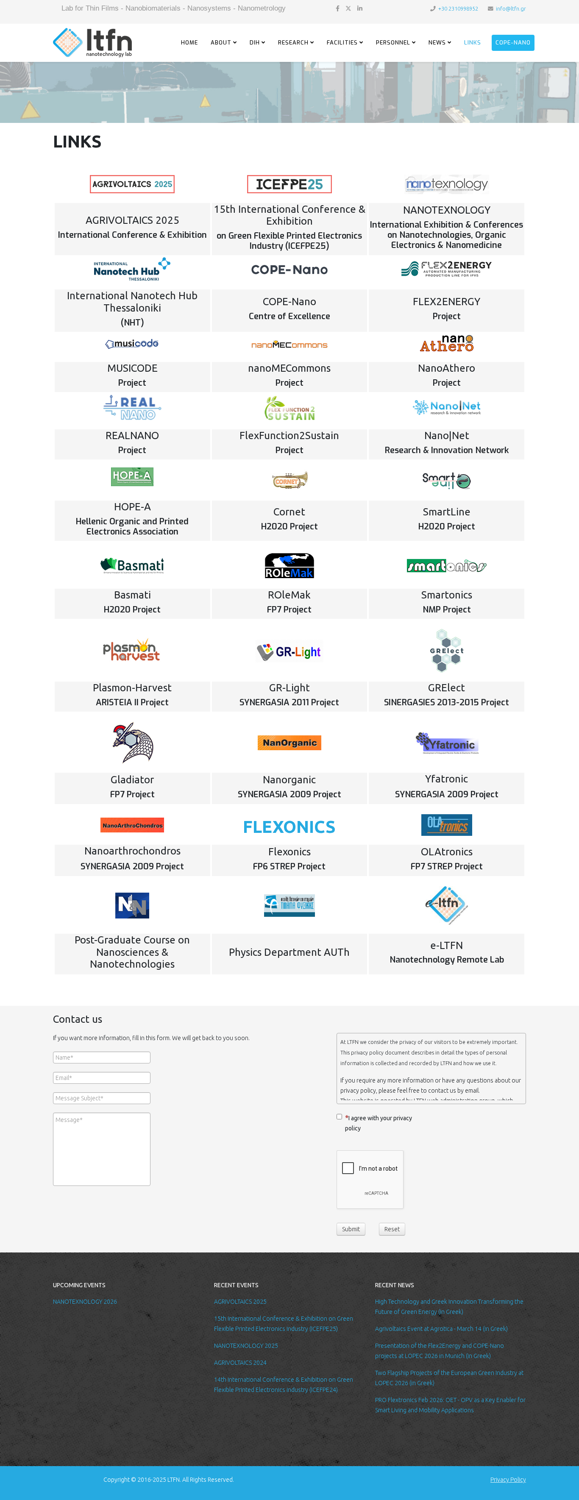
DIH (255, 42)
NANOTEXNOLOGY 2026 (85, 1301)
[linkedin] (359, 8)
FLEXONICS (289, 826)
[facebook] (338, 8)
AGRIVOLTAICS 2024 (240, 1362)
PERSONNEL (393, 42)
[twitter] (348, 8)
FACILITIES (342, 42)
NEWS (437, 42)
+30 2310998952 (458, 8)
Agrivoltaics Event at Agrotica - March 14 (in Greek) (441, 1328)
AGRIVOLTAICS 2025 (240, 1301)
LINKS (472, 42)
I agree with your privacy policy (378, 1123)
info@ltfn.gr (511, 8)
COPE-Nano (513, 42)
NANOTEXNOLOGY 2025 (246, 1345)
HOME (189, 42)
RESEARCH (293, 42)
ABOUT (221, 42)
